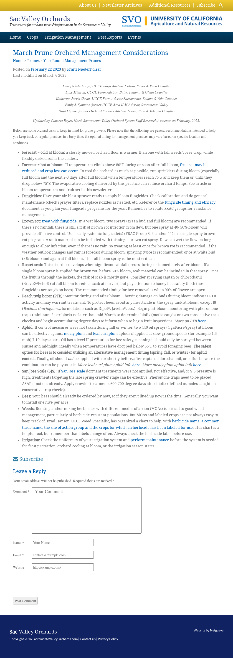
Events (134, 37)
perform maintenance (150, 440)
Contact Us (88, 639)
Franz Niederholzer (84, 69)
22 (50, 69)
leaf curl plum (105, 333)
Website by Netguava (208, 630)
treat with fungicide (59, 221)
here (202, 321)
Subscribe (205, 5)
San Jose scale (73, 371)
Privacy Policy (108, 639)
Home (15, 37)
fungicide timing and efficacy (190, 202)
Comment (21, 491)
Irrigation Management (68, 37)
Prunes (33, 60)
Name (18, 542)
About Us (87, 5)
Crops (32, 37)
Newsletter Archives (122, 5)
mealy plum (74, 333)
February (39, 69)
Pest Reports (110, 37)
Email (18, 555)
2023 (57, 69)
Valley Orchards (40, 19)
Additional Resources (169, 5)
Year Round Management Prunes (72, 60)
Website (18, 567)
